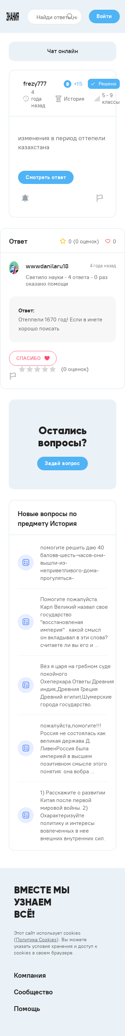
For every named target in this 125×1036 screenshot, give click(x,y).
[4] (45, 369)
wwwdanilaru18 (47, 266)
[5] (52, 369)
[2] (29, 369)
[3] (37, 369)
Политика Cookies (36, 939)
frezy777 (35, 83)
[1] (22, 369)
